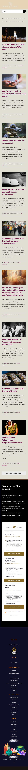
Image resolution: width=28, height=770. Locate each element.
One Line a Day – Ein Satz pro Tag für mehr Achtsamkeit (12, 179)
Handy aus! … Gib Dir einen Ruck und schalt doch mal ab (12, 81)
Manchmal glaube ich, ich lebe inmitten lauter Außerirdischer (12, 228)
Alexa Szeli (6, 65)
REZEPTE (18, 412)
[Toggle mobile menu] (25, 3)
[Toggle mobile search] (22, 3)
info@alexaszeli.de (14, 644)
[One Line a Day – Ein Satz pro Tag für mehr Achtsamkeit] (14, 179)
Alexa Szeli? (14, 662)
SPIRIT (21, 65)
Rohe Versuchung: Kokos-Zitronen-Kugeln (12, 378)
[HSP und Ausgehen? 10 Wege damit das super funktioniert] (14, 329)
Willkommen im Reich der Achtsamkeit (12, 130)
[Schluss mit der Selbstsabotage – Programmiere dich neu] (14, 427)
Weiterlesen (4, 67)
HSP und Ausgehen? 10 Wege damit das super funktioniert (12, 329)
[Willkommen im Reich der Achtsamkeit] (14, 130)
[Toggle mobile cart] (25, 4)
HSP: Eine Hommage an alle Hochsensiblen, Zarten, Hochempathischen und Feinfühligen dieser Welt (12, 277)
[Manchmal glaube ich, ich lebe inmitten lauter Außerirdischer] (14, 228)
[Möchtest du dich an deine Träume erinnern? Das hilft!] (14, 34)
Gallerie (15, 34)
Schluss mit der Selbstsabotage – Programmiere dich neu (12, 427)
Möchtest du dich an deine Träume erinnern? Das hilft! (12, 34)
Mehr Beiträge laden (14, 473)
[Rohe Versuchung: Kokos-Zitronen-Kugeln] (14, 378)
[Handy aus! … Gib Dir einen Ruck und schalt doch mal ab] (14, 81)
